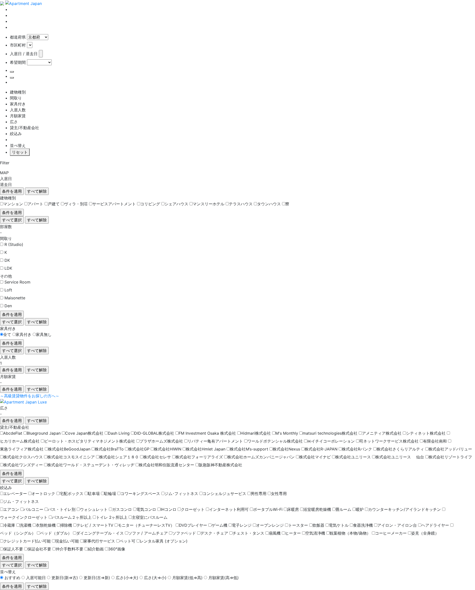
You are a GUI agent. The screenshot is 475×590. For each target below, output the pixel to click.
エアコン (11, 509)
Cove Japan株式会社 (84, 433)
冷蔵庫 (9, 525)
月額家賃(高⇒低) (223, 577)
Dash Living (119, 433)
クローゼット (193, 509)
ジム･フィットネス (181, 493)
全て (7, 334)
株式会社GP (138, 449)
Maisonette (14, 297)
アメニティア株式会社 (382, 433)
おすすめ (12, 577)
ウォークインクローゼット (24, 517)
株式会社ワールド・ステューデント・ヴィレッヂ (90, 464)
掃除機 (66, 525)
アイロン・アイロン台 (397, 525)
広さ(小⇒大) (127, 577)
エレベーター (15, 493)
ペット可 (127, 541)
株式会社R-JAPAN (321, 449)
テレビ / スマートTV (94, 525)
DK (7, 260)
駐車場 (94, 493)
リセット (20, 152)
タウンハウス (269, 203)
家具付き (23, 334)
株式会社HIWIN (167, 449)
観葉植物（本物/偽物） (350, 533)
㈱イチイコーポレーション (331, 441)
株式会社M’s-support (249, 449)
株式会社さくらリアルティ (400, 449)
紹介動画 (96, 548)
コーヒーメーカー (391, 533)
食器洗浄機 (363, 525)
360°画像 (116, 548)
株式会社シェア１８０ (119, 456)
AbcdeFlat (12, 433)
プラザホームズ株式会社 (161, 441)
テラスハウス (241, 203)
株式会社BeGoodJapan (69, 449)
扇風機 (275, 533)
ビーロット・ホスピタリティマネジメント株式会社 (89, 441)
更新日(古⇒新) (97, 577)
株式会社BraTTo (109, 449)
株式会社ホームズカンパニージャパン (261, 456)
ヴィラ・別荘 (76, 203)
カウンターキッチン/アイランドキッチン (404, 509)
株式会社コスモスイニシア (71, 456)
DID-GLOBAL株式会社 (154, 433)
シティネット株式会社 (426, 433)
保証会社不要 (39, 548)
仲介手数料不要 (69, 548)
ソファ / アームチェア (148, 533)
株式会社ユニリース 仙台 (399, 456)
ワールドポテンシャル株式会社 (275, 441)
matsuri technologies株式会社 (330, 433)
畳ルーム (343, 509)
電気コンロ (146, 509)
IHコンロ (168, 509)
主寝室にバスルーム (149, 517)
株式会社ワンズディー (23, 464)
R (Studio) (13, 244)
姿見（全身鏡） (425, 533)
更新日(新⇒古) (64, 577)
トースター (298, 525)
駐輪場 (110, 493)
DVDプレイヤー (193, 525)
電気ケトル (339, 525)
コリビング (150, 203)
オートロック (43, 493)
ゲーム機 (219, 525)
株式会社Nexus (286, 449)
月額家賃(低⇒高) (187, 577)
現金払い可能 (67, 541)
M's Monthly (286, 433)
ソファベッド (184, 533)
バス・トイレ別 (61, 509)
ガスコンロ (122, 509)
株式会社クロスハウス (23, 456)
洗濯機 (25, 525)
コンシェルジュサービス (224, 493)
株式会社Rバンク (357, 449)
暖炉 (360, 509)
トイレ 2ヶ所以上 (111, 517)
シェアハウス (176, 203)
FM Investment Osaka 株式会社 (207, 433)
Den (8, 305)
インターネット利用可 (229, 509)
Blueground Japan (44, 433)
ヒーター (293, 533)
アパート (35, 203)
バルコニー (33, 509)
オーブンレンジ (270, 525)
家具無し (44, 334)
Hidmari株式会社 (255, 433)
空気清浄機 (315, 533)
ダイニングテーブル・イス (100, 533)
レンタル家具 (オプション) (164, 541)
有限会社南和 (435, 441)
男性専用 (258, 493)
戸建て (54, 203)
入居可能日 (36, 577)
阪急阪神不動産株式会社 (220, 464)
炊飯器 (318, 525)
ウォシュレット (94, 509)
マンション (13, 203)
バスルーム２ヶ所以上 (72, 517)
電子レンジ (242, 525)
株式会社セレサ (157, 456)
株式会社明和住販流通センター (166, 464)
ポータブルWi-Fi (268, 509)
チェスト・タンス (248, 533)
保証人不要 (13, 548)
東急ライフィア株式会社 (22, 449)
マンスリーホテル (208, 203)
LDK (8, 268)
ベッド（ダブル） (56, 533)
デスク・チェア (214, 533)
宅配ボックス (71, 493)
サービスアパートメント (114, 203)
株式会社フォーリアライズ (199, 456)
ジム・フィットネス (21, 501)
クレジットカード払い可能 (27, 541)
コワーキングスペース (140, 493)
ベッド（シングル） (18, 533)
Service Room (17, 282)
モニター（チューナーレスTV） (146, 525)
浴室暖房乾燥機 (317, 509)
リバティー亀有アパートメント (215, 441)
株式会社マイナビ (315, 456)
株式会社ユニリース (353, 456)
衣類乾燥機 (46, 525)
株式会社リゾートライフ (450, 456)
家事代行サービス (99, 541)
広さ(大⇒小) (155, 577)
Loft (8, 289)
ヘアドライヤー (435, 525)
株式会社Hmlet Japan (205, 449)
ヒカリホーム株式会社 (20, 441)
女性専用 (279, 493)
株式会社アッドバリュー (450, 449)
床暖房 (293, 509)
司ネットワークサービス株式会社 (389, 441)
